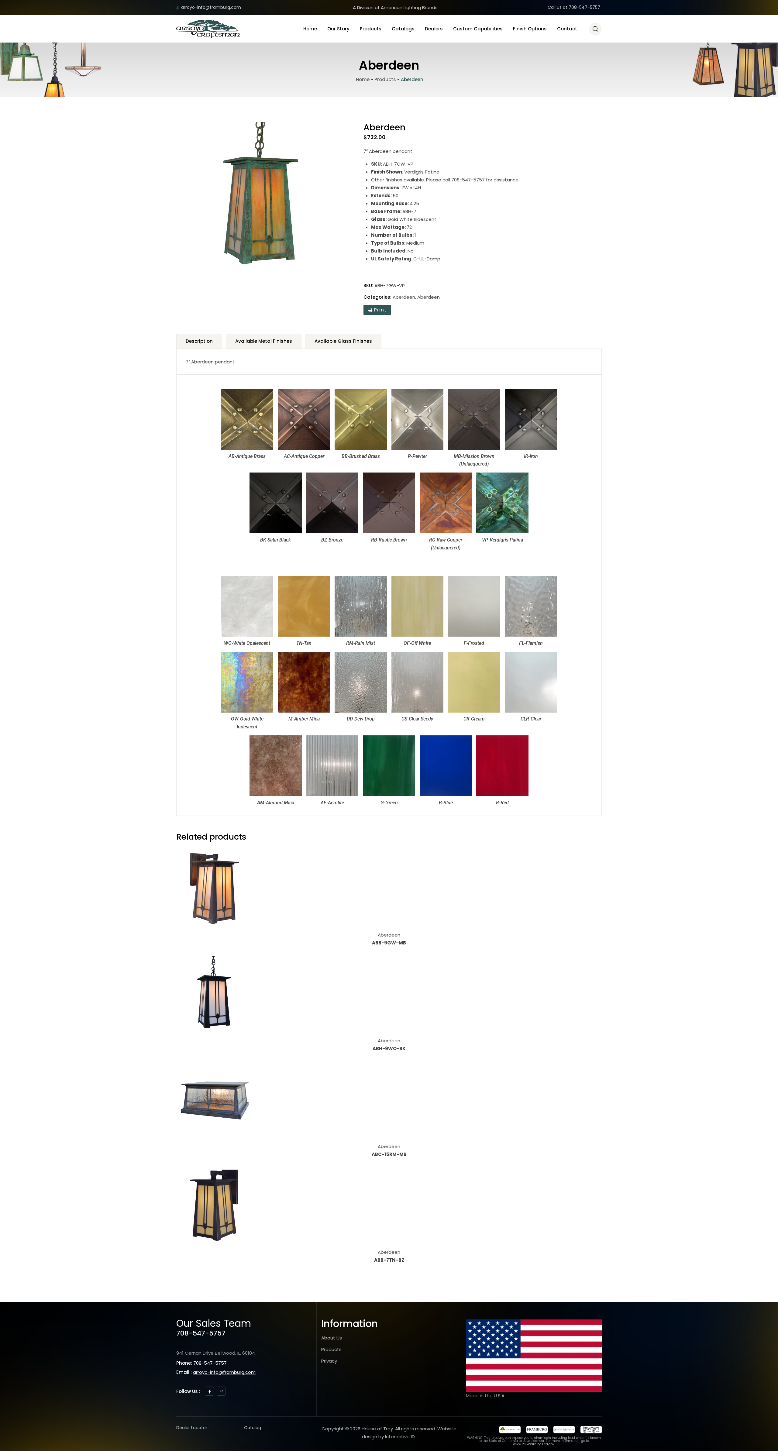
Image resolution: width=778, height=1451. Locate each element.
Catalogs (403, 29)
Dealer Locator (191, 1428)
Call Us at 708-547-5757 (574, 7)
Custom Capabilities (478, 29)
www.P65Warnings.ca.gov (533, 1444)
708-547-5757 (200, 1333)
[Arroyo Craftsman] (208, 29)
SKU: (368, 285)
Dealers (434, 29)
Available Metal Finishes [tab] (263, 341)
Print (380, 310)
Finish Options (530, 29)
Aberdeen (404, 297)
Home (310, 29)
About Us (331, 1338)
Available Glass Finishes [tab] (343, 341)
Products (370, 29)
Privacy (329, 1361)
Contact (567, 29)
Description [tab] (199, 341)
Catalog (252, 1428)
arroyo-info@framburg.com (211, 7)
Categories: (377, 297)
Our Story (338, 29)
